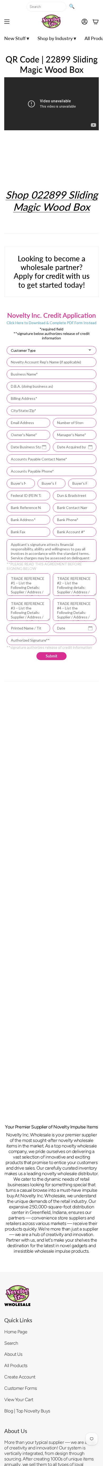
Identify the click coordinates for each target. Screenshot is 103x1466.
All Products (15, 1365)
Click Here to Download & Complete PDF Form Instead (51, 322)
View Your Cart (18, 1399)
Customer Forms (20, 1388)
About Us (13, 1354)
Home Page (15, 1331)
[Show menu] (7, 21)
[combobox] (46, 7)
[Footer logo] (17, 1295)
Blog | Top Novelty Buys (27, 1411)
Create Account (19, 1377)
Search (11, 1343)
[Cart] (95, 21)
